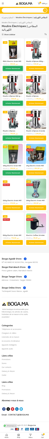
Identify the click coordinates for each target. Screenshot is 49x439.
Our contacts (6, 367)
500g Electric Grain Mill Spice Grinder (12, 236)
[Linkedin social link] (17, 409)
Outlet (4, 375)
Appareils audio (7, 349)
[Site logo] (24, 3)
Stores (4, 363)
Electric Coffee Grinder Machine (35, 236)
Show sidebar (9, 34)
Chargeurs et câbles (9, 333)
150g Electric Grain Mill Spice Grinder (12, 166)
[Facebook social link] (4, 409)
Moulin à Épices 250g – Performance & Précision (36, 62)
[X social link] (8, 409)
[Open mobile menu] (3, 3)
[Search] (45, 10)
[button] (13, 68)
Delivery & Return (8, 371)
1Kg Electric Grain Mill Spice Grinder (35, 166)
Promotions (6, 359)
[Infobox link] (14, 258)
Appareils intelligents (9, 345)
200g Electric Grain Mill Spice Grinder (12, 201)
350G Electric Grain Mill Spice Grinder (12, 62)
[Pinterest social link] (12, 409)
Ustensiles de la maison (10, 337)
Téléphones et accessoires (11, 329)
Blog (3, 386)
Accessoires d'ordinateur (11, 341)
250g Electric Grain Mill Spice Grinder (35, 201)
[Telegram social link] (21, 409)
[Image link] (16, 303)
